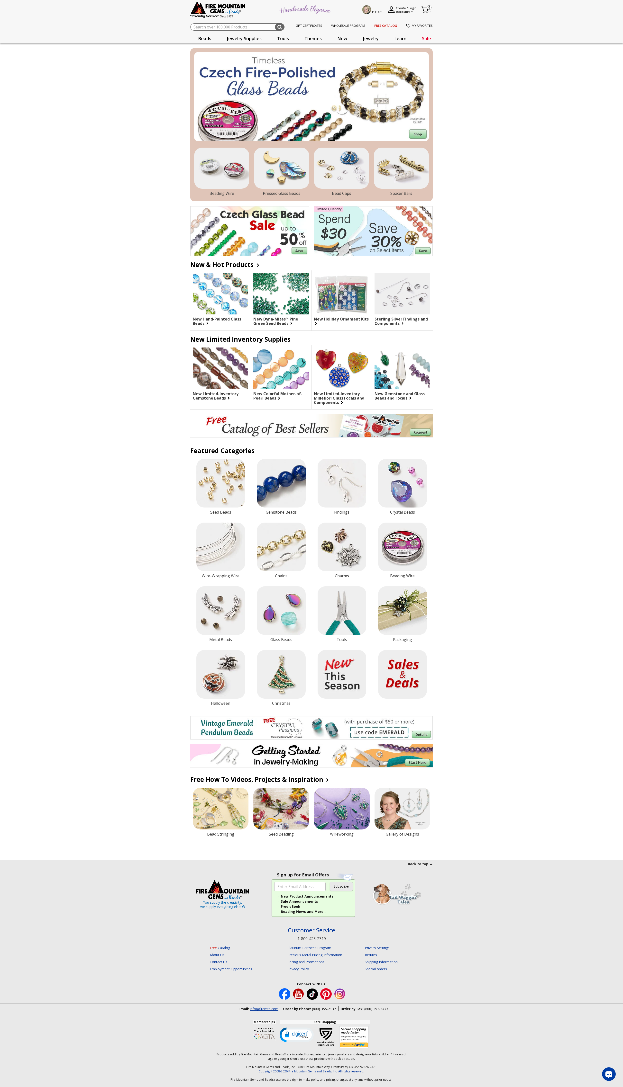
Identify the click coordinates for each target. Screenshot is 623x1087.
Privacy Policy (298, 969)
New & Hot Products (222, 264)
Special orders (376, 969)
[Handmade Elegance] (305, 9)
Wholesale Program (348, 25)
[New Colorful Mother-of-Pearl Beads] (281, 368)
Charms (342, 576)
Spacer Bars (401, 193)
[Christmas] (281, 674)
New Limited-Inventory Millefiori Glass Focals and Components (339, 398)
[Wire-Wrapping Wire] (220, 547)
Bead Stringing (220, 834)
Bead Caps (341, 193)
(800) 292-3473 (376, 1009)
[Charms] (342, 547)
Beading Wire (222, 193)
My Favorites (422, 25)
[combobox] (237, 27)
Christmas (281, 703)
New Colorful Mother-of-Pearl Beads (277, 396)
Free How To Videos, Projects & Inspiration (257, 779)
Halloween (220, 703)
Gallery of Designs (402, 834)
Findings (341, 512)
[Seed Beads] (220, 483)
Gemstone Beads (281, 512)
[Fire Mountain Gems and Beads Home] (218, 9)
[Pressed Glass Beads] (281, 168)
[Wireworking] (342, 808)
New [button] (342, 38)
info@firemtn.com (264, 1009)
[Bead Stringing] (220, 808)
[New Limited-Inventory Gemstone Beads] (220, 368)
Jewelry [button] (371, 38)
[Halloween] (220, 674)
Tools (342, 639)
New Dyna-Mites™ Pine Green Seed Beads (275, 321)
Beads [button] (204, 38)
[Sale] (402, 674)
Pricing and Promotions (305, 962)
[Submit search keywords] (279, 27)
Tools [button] (283, 38)
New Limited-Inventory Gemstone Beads (215, 396)
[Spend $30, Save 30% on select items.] (373, 231)
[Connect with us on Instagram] (340, 993)
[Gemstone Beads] (281, 483)
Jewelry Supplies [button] (244, 38)
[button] (297, 1034)
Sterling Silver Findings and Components (401, 321)
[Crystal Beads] (402, 483)
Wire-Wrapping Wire (220, 576)
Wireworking (342, 834)
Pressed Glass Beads (281, 193)
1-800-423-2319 (311, 938)
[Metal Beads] (220, 610)
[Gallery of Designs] (402, 808)
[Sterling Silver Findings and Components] (402, 294)
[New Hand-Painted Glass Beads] (220, 293)
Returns (371, 955)
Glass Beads (281, 639)
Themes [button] (313, 38)
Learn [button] (400, 38)
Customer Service (311, 930)
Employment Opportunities (231, 969)
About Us (217, 955)
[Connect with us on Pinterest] (326, 993)
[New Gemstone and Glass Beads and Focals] (402, 368)
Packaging (402, 639)
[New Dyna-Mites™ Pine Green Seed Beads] (281, 293)
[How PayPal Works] (354, 1037)
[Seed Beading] (281, 808)
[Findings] (342, 483)
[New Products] (342, 674)
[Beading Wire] (221, 168)
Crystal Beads (402, 512)
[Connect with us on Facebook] (285, 993)
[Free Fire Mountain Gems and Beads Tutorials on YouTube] (299, 993)
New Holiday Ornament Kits (341, 319)
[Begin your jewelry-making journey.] (311, 755)
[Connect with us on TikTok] (313, 993)
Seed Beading (281, 834)
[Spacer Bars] (401, 168)
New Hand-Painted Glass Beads (217, 321)
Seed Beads (220, 512)
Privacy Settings (377, 947)
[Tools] (342, 610)
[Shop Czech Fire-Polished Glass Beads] (311, 96)
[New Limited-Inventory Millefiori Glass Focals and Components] (341, 368)
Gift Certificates (309, 25)
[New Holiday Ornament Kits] (341, 293)
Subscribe (341, 886)
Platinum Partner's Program (309, 947)
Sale (426, 38)
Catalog (220, 947)
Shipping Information (381, 962)
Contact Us (218, 962)
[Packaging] (402, 610)
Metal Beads (220, 639)
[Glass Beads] (281, 610)
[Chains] (281, 547)
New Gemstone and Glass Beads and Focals (400, 396)
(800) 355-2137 (324, 1009)
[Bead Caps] (341, 168)
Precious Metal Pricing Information (314, 955)
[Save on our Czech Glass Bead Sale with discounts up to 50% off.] (250, 231)
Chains (281, 576)
